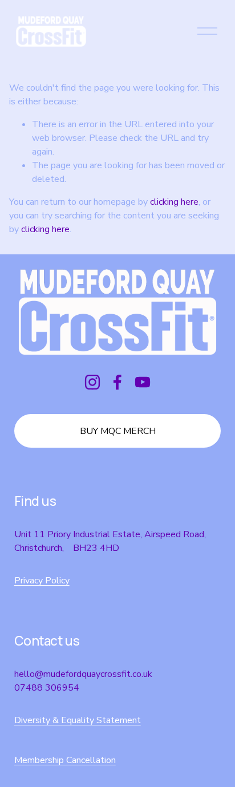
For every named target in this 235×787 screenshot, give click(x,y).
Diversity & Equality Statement (77, 720)
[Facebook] (117, 382)
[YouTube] (143, 382)
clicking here (174, 202)
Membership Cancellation (65, 760)
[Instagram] (92, 382)
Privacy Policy (42, 580)
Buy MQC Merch (118, 431)
